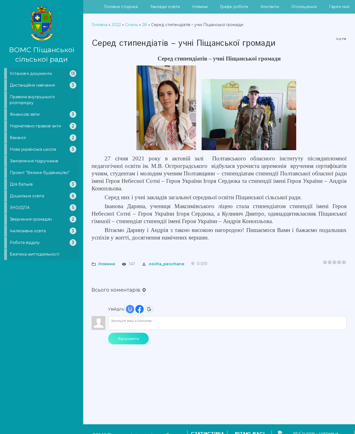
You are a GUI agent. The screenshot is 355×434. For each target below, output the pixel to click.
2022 (116, 24)
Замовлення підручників (34, 160)
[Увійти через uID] (130, 309)
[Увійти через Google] (149, 309)
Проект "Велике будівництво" (40, 172)
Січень (131, 24)
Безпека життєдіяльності (34, 254)
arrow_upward (342, 421)
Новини (106, 263)
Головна (99, 24)
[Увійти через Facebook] (139, 309)
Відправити (128, 338)
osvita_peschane (166, 263)
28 (144, 24)
